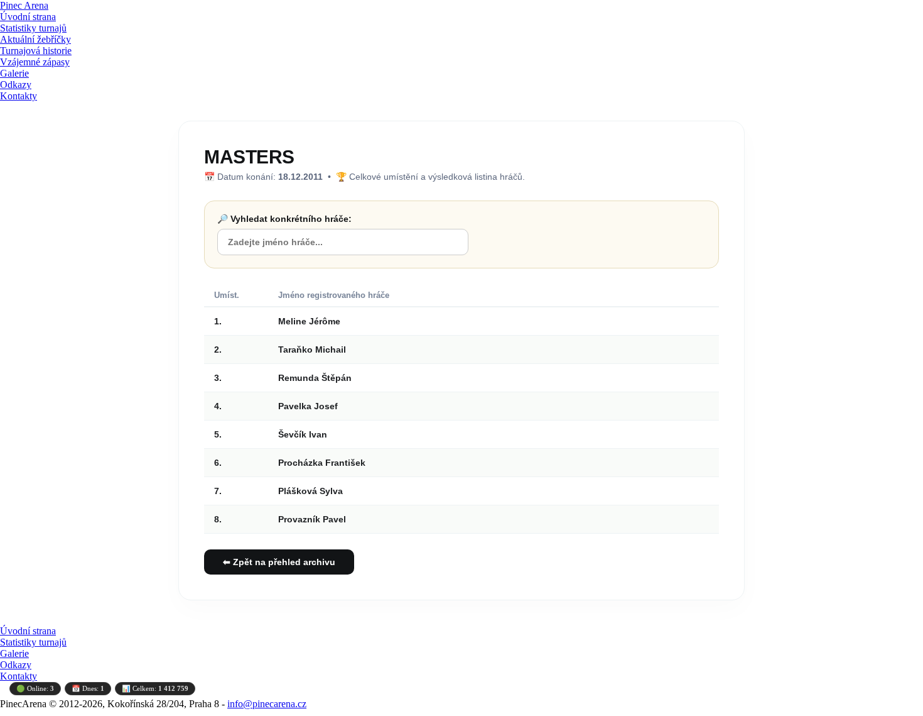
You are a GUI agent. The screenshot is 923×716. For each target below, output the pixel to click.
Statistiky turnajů (33, 28)
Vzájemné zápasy (35, 62)
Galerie (14, 73)
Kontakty (18, 96)
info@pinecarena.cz (266, 703)
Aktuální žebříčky (35, 39)
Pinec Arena (24, 5)
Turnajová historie (36, 50)
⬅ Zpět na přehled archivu (279, 562)
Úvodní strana (28, 16)
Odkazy (15, 84)
